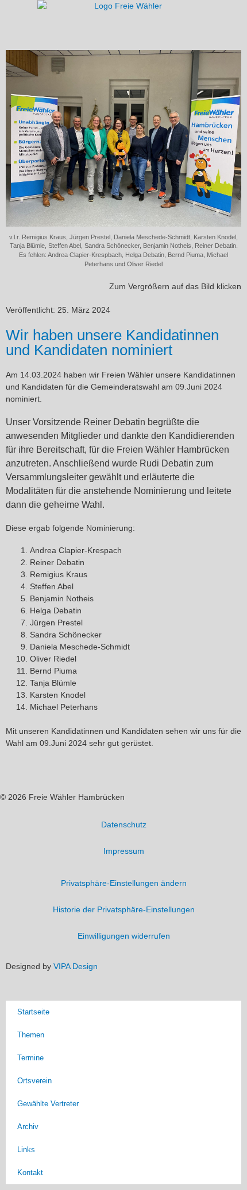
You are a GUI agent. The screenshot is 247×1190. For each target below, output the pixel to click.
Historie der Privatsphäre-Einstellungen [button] (124, 909)
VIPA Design (75, 966)
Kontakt (30, 1172)
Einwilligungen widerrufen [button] (124, 935)
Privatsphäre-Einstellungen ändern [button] (124, 883)
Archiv (27, 1126)
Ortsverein (34, 1080)
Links (26, 1149)
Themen (30, 1034)
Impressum (123, 850)
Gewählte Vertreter (48, 1103)
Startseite (33, 1012)
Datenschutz (123, 824)
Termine (30, 1057)
